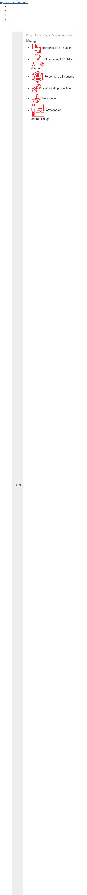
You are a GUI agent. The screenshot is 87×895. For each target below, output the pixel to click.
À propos (14, 6)
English (12, 19)
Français (21, 23)
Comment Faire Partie (22, 10)
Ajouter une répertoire (14, 2)
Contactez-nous (18, 14)
